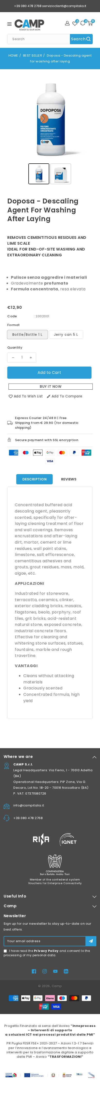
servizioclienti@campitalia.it (64, 6)
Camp (57, 986)
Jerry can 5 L (66, 334)
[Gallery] (50, 131)
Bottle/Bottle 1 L (27, 334)
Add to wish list (28, 396)
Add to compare (67, 396)
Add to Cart (49, 372)
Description (34, 479)
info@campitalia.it (28, 805)
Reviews (69, 479)
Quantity (14, 347)
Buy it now (50, 386)
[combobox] (50, 39)
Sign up (90, 941)
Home (13, 55)
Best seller (32, 55)
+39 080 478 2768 (28, 6)
